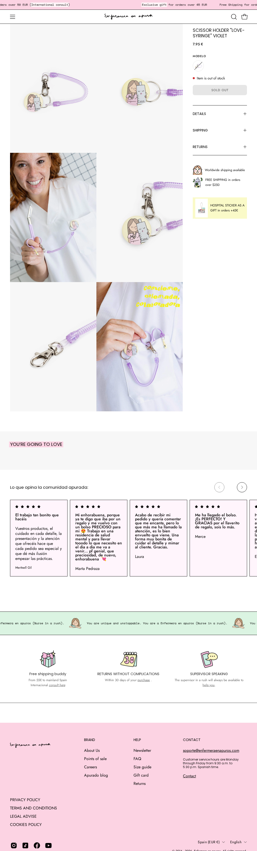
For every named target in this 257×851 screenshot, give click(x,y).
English (235, 841)
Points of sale (95, 759)
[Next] (242, 487)
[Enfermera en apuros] (128, 17)
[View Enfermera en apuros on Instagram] (14, 845)
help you (209, 685)
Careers (90, 767)
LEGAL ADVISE (23, 816)
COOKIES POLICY (26, 824)
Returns (140, 783)
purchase (144, 680)
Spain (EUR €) (209, 841)
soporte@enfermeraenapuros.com (211, 750)
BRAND (89, 740)
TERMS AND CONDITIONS (33, 808)
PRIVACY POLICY (25, 800)
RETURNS (200, 146)
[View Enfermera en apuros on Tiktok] (25, 845)
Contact (189, 776)
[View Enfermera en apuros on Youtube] (48, 845)
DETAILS (199, 113)
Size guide (142, 767)
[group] (128, 538)
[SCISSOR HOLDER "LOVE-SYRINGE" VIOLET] (198, 65)
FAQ (137, 759)
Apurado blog (96, 775)
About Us (92, 750)
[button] (233, 16)
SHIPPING (200, 130)
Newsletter (142, 750)
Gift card (141, 775)
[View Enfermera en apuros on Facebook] (37, 845)
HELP (137, 740)
